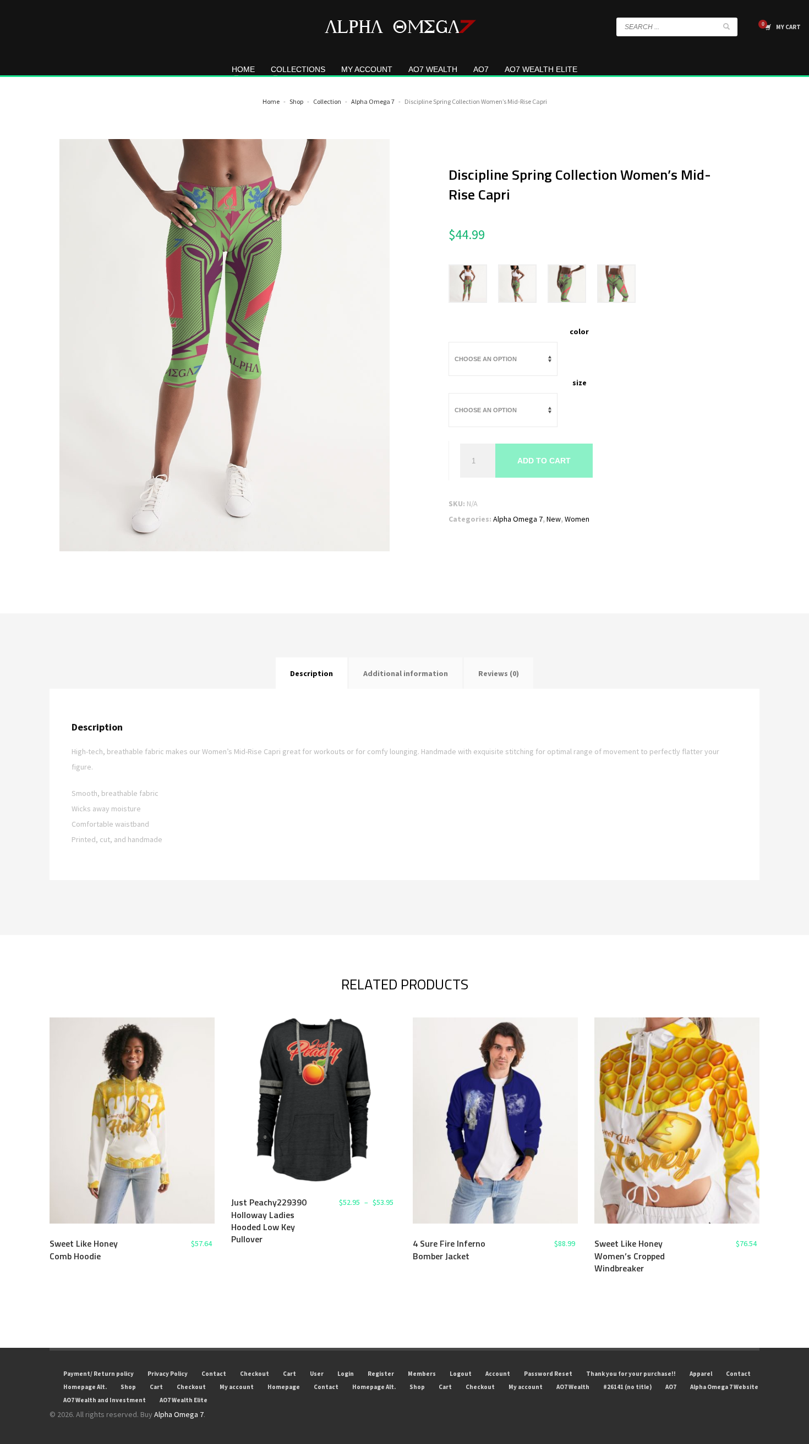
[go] (726, 26)
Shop (128, 1387)
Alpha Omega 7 (518, 519)
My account (237, 1387)
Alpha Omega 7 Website (724, 1387)
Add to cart (544, 460)
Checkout (254, 1373)
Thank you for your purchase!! (631, 1373)
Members (422, 1373)
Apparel (701, 1373)
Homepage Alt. (85, 1387)
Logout (461, 1373)
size (579, 383)
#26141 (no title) (627, 1387)
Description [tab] (311, 673)
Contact (213, 1373)
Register (381, 1373)
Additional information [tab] (405, 673)
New (553, 519)
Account (497, 1373)
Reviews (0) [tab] (498, 673)
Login (345, 1373)
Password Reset (548, 1373)
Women (577, 519)
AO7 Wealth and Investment (104, 1400)
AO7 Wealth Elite (183, 1400)
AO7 (670, 1387)
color (579, 331)
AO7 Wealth (572, 1387)
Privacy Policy (167, 1373)
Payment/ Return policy (98, 1373)
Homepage (283, 1387)
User (317, 1373)
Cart (289, 1373)
